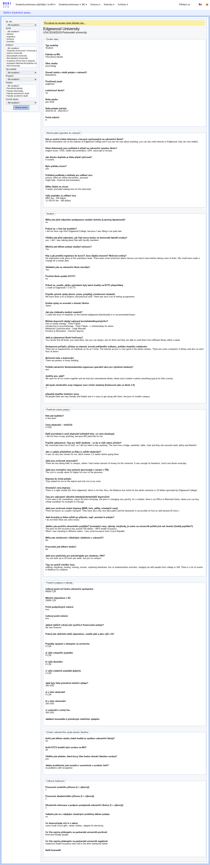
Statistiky (108, 4)
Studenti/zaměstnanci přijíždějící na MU (35, 4)
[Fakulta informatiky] (21, 91)
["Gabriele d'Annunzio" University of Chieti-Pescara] (21, 51)
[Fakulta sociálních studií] (21, 96)
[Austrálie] (21, 41)
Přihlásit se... (185, 4)
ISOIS (6, 12)
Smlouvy (94, 4)
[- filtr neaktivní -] (21, 31)
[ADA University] (21, 66)
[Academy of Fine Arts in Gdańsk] (21, 61)
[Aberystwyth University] (21, 56)
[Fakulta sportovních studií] (21, 93)
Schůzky (122, 4)
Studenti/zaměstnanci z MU (72, 4)
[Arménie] (21, 39)
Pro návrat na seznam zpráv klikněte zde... (64, 23)
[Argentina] (21, 37)
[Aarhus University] (21, 53)
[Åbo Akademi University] (21, 58)
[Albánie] (21, 34)
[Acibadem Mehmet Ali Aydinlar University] (21, 63)
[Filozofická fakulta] (21, 88)
